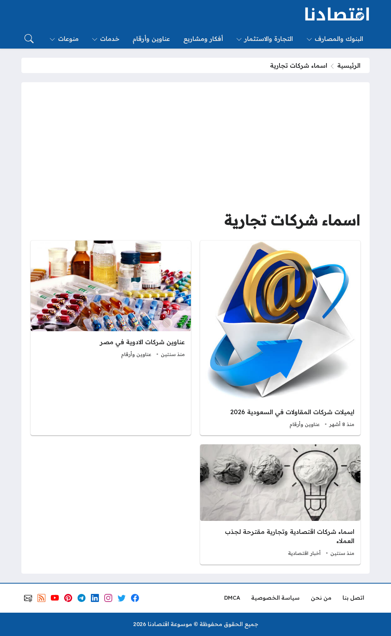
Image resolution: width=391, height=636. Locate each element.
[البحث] (29, 38)
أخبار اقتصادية (304, 553)
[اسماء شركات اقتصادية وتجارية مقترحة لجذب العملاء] (280, 504)
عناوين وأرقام (304, 424)
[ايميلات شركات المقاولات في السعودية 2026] (280, 338)
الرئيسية (348, 65)
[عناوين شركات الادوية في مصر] (111, 338)
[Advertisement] (195, 148)
